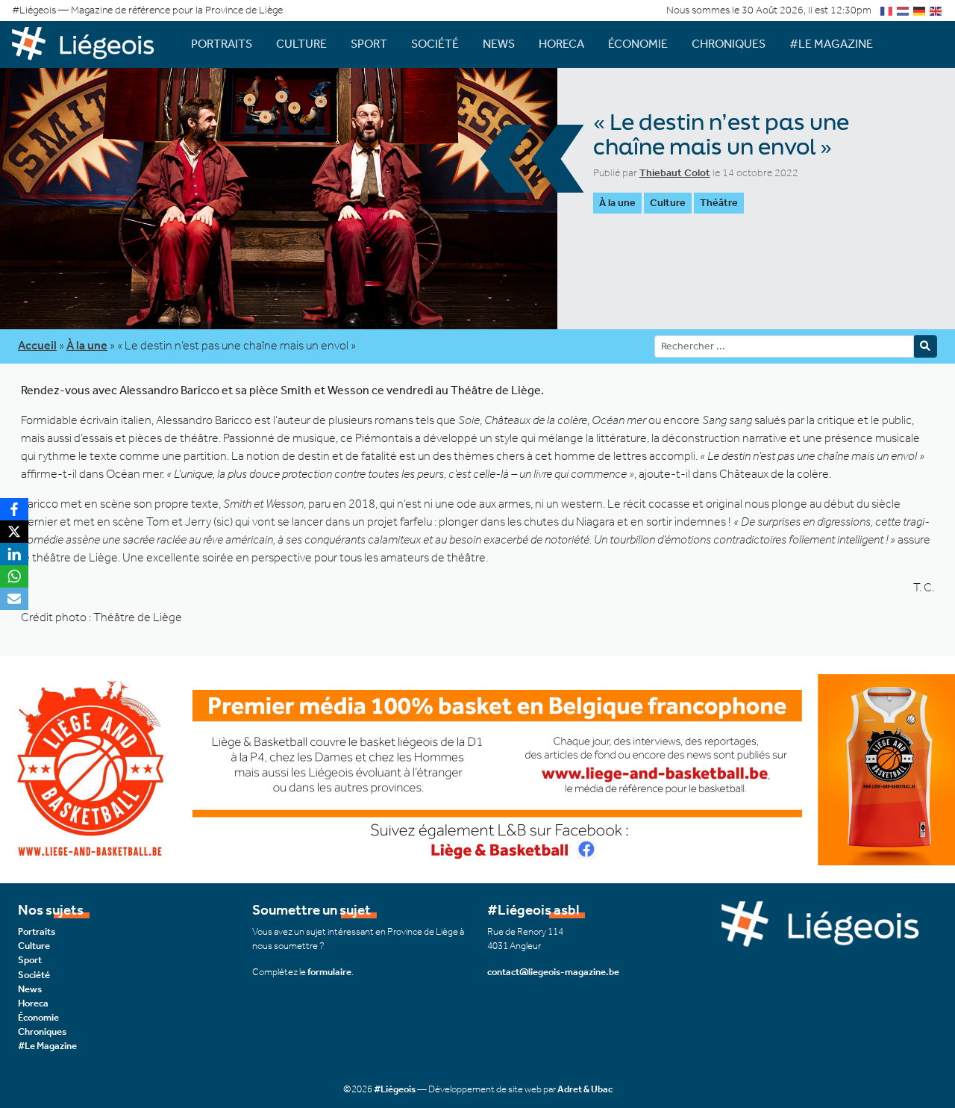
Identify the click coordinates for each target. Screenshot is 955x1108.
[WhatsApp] (14, 576)
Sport (369, 44)
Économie (638, 44)
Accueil (37, 345)
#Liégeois (395, 1089)
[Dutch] (903, 10)
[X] (14, 531)
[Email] (14, 599)
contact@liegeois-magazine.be (553, 971)
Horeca (561, 44)
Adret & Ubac (585, 1089)
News (499, 44)
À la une (617, 202)
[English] (936, 10)
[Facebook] (14, 509)
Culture (301, 44)
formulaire (329, 971)
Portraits (221, 44)
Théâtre (719, 202)
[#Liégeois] (89, 44)
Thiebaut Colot (674, 172)
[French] (887, 10)
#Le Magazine (831, 44)
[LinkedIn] (14, 554)
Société (435, 44)
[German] (920, 10)
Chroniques (728, 44)
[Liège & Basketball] (477, 769)
